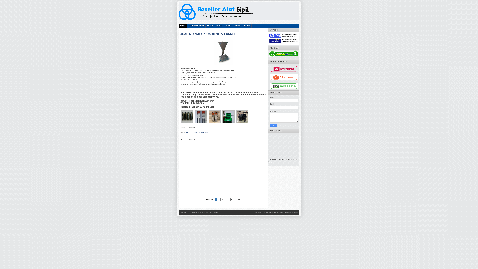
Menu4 (237, 26)
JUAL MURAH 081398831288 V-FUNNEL (208, 34)
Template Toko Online (291, 212)
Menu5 (247, 26)
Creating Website (268, 212)
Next (239, 199)
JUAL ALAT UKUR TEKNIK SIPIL (197, 132)
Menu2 (219, 26)
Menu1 (210, 26)
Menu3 (228, 26)
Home (182, 26)
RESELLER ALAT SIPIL (198, 212)
